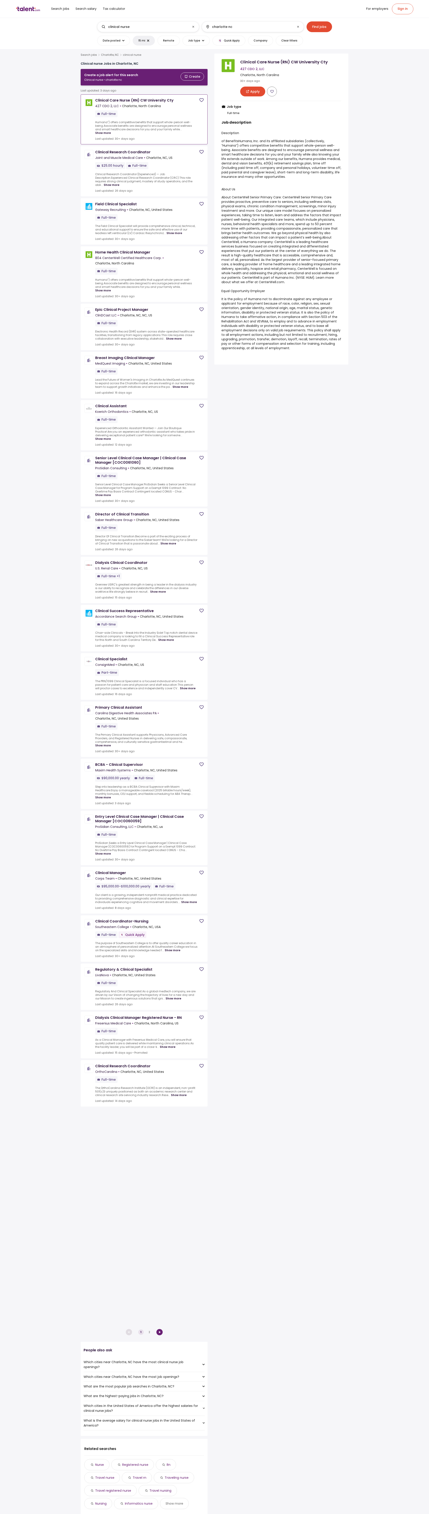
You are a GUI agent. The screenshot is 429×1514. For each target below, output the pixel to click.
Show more (103, 133)
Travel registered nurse (113, 1490)
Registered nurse (135, 1464)
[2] (159, 1332)
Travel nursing (160, 1490)
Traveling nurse (177, 1477)
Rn (168, 1464)
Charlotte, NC (110, 55)
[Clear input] (193, 26)
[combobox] (148, 26)
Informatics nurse (139, 1503)
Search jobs (89, 55)
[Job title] (144, 26)
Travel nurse (104, 1477)
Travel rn (139, 1477)
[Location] (249, 26)
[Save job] (201, 100)
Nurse (99, 1464)
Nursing (101, 1503)
